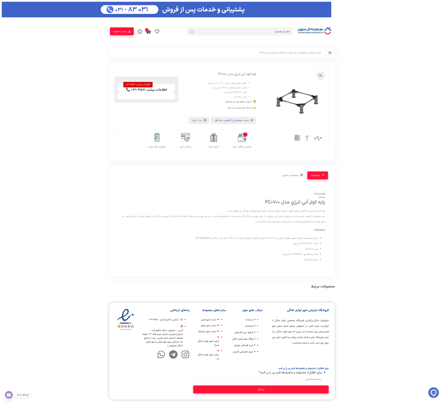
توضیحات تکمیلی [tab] (290, 175)
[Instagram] (185, 354)
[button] (320, 75)
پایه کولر (292, 52)
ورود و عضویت (119, 31)
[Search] (191, 31)
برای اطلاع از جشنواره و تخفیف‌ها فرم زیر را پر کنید (290, 372)
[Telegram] (173, 354)
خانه (319, 52)
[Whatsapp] (161, 354)
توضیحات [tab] (315, 175)
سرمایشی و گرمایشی (306, 52)
